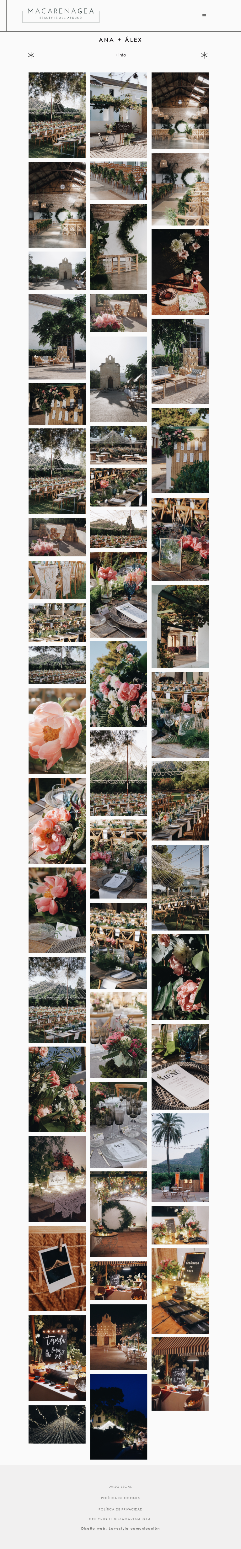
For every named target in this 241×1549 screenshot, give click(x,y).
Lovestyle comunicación (134, 1528)
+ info (120, 55)
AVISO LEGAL (120, 1486)
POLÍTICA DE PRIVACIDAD (120, 1509)
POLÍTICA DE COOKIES (120, 1498)
